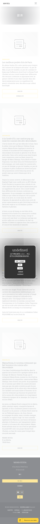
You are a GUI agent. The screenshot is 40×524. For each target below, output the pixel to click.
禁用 (20, 265)
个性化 (20, 268)
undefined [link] (20, 274)
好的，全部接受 (20, 261)
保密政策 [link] (20, 271)
